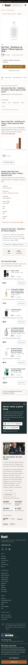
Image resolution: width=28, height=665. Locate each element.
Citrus (22, 102)
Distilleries (3, 583)
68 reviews (18, 315)
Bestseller (3, 558)
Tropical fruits (16, 102)
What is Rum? (4, 573)
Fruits (9, 102)
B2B (2, 604)
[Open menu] (2, 5)
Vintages (3, 587)
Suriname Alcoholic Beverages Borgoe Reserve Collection (16, 350)
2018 (4, 218)
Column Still (6, 203)
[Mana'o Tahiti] (6, 273)
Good (8, 55)
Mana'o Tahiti (15, 270)
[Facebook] (2, 549)
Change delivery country (14, 70)
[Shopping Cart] (25, 5)
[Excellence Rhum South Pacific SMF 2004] (6, 372)
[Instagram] (6, 549)
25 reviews (18, 375)
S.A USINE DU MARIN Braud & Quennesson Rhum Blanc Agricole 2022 (17, 330)
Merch (2, 566)
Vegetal (4, 102)
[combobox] (17, 5)
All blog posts (4, 579)
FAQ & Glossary (5, 575)
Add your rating (8, 162)
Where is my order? (6, 615)
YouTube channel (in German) (11, 498)
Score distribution (17, 77)
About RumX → (9, 494)
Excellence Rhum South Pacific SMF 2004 (18, 369)
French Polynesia (7, 188)
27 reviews (18, 356)
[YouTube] (9, 549)
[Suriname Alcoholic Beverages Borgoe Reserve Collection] (6, 352)
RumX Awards (4, 564)
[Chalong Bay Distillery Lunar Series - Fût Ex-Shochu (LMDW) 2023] (6, 293)
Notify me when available (15, 66)
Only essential (14, 658)
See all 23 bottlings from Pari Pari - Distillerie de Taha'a (14, 392)
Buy (2, 77)
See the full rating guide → (9, 133)
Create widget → (20, 222)
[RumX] (8, 5)
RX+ (2, 608)
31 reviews (18, 336)
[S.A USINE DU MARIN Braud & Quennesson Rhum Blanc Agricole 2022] (6, 332)
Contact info (4, 619)
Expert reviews (4, 577)
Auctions (3, 562)
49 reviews (18, 276)
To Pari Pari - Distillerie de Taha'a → (14, 244)
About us (3, 598)
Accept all (14, 662)
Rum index (4, 589)
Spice (3, 106)
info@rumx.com (6, 545)
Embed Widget (4, 606)
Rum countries (4, 581)
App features (4, 602)
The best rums (4, 560)
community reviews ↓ (18, 55)
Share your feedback (6, 617)
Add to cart (21, 283)
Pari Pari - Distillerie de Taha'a (10, 193)
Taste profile (8, 77)
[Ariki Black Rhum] (6, 312)
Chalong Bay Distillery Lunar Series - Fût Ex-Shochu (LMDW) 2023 (17, 291)
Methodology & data (6, 600)
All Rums (3, 556)
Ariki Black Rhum (16, 309)
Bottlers (3, 585)
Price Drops (4, 591)
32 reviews (18, 297)
